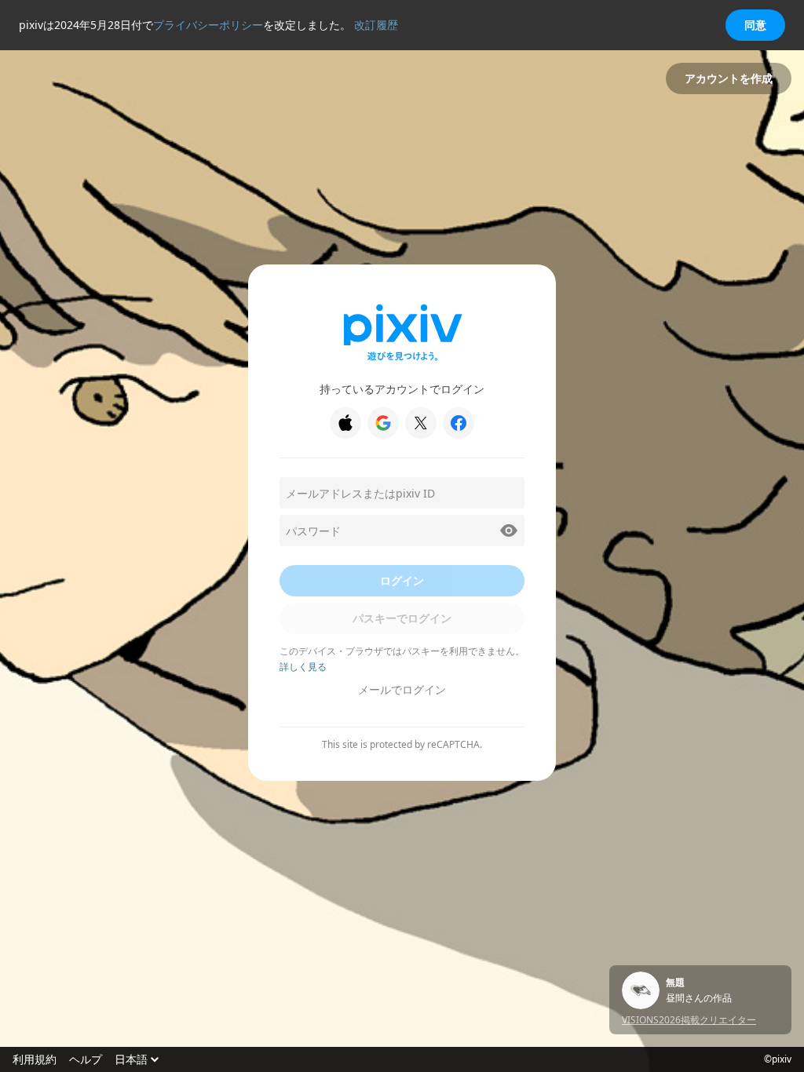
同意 (755, 24)
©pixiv (777, 1059)
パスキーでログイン (402, 618)
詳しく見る (303, 666)
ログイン (402, 580)
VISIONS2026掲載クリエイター (689, 1019)
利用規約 (35, 1059)
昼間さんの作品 (699, 998)
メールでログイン (402, 689)
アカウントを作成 (729, 78)
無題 (675, 982)
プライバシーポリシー (208, 24)
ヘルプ (85, 1059)
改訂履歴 (376, 24)
